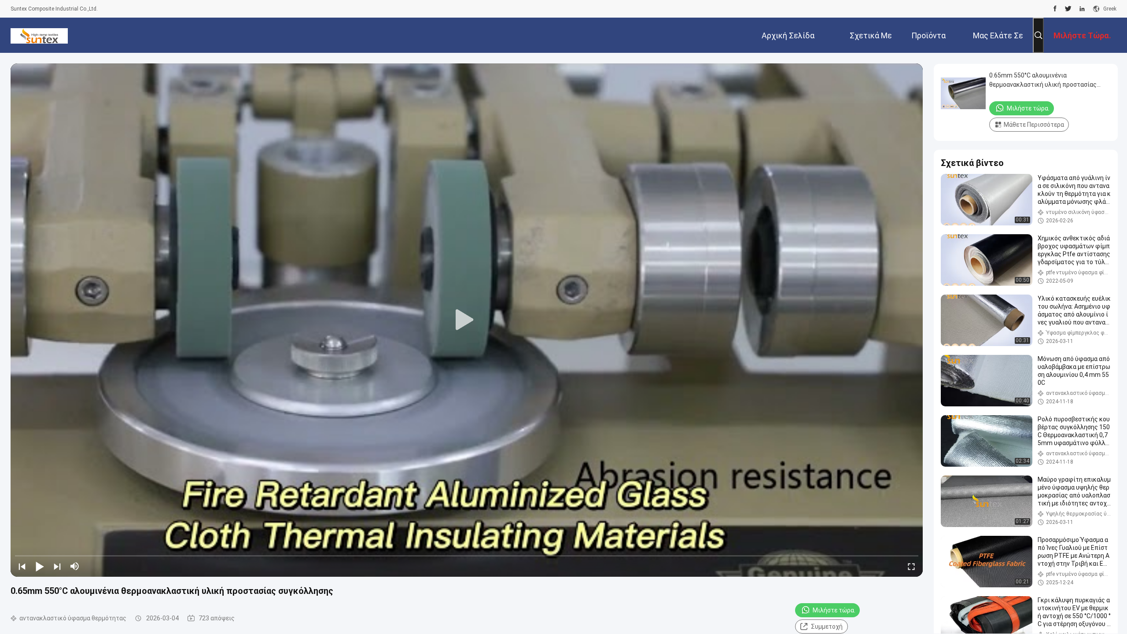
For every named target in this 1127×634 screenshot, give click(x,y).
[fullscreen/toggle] (911, 566)
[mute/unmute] (75, 566)
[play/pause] (39, 566)
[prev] (22, 566)
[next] (57, 566)
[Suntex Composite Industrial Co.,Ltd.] (39, 35)
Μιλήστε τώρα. (834, 610)
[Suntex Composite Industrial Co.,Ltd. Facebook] (1055, 9)
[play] (467, 320)
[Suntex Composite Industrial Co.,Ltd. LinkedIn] (1082, 9)
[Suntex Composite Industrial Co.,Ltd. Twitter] (1068, 9)
